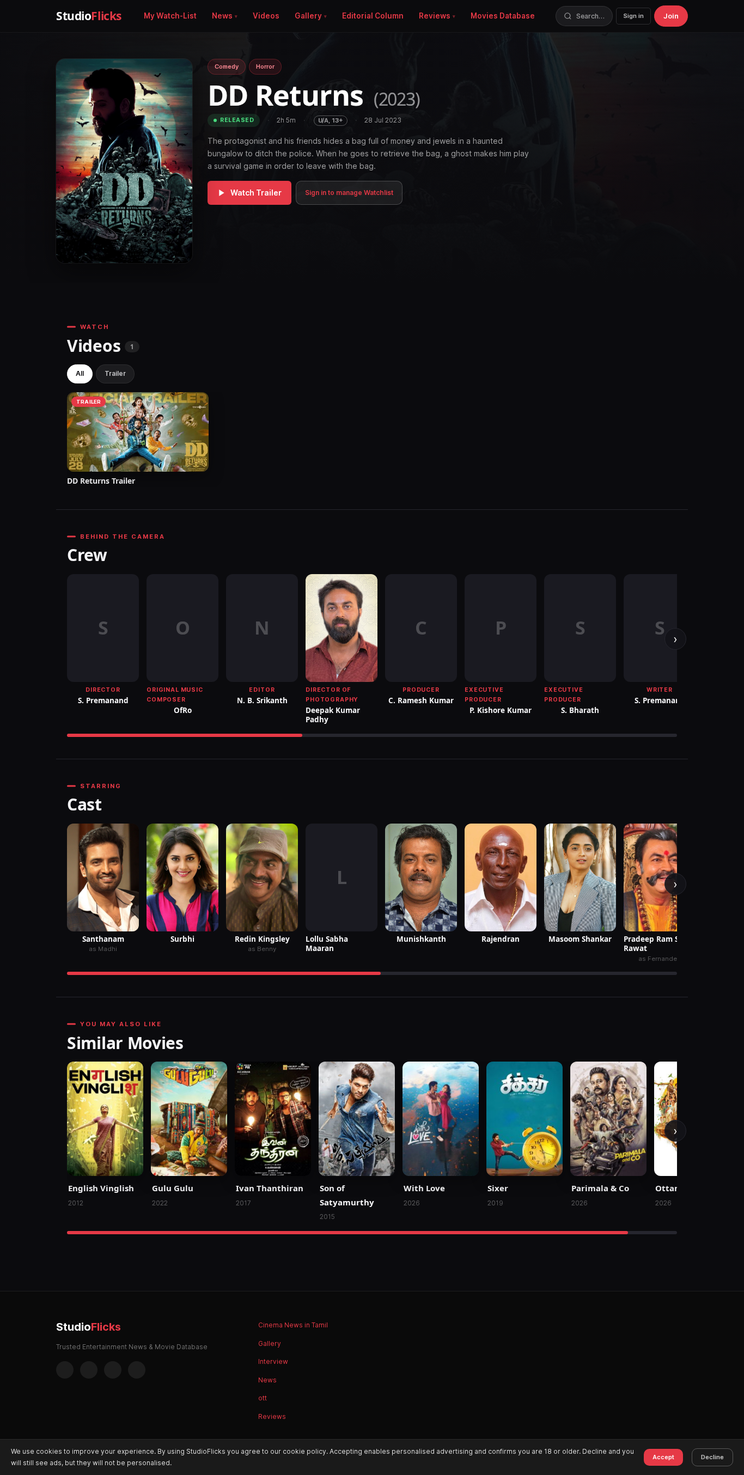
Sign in (633, 16)
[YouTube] (136, 1370)
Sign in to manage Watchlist (349, 192)
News (222, 15)
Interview (273, 1361)
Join (671, 15)
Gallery (308, 15)
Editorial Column (373, 15)
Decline (712, 1457)
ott (262, 1398)
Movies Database (503, 15)
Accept (663, 1457)
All (80, 373)
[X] (112, 1370)
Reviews (434, 15)
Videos (266, 15)
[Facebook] (65, 1370)
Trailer (115, 373)
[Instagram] (88, 1370)
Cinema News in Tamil (293, 1325)
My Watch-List (170, 15)
